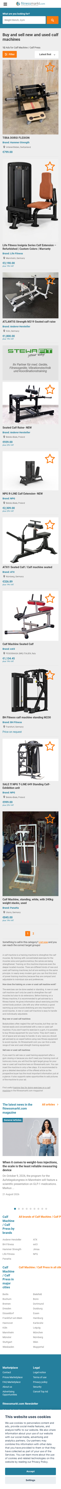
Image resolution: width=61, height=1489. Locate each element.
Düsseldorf (8, 1313)
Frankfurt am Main (12, 1318)
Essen (36, 1313)
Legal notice (39, 1372)
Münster (7, 1337)
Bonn (36, 1299)
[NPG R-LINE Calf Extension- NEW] (30, 470)
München (38, 1332)
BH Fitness (16, 722)
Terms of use (39, 1377)
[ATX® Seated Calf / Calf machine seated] (30, 540)
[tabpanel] (30, 1158)
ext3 (12, 649)
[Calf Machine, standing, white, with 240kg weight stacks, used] (30, 853)
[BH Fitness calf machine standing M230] (30, 690)
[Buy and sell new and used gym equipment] (30, 4)
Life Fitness (16, 253)
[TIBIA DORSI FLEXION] (30, 96)
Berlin (5, 1294)
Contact (7, 1372)
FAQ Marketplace (12, 1382)
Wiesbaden (8, 1347)
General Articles (12, 1120)
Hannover (8, 1323)
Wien (35, 1342)
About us (7, 1386)
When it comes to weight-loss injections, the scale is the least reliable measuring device (30, 1166)
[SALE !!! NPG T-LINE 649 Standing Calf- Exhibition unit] (30, 759)
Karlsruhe (38, 1323)
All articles (49, 1104)
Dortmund (38, 1303)
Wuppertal (38, 1347)
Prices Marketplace (13, 1377)
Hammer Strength (19, 142)
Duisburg (38, 1308)
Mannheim (8, 1332)
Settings (30, 1480)
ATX (12, 572)
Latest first (45, 54)
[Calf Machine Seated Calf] (30, 615)
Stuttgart (7, 1342)
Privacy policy (40, 1382)
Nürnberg (38, 1337)
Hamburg (38, 1318)
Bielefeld (37, 1294)
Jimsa (36, 1249)
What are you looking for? (16, 13)
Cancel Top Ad (40, 1391)
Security (37, 1386)
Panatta (14, 907)
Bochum (7, 1299)
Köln (5, 1327)
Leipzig (36, 1327)
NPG (12, 498)
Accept (30, 1471)
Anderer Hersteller (20, 326)
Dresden (7, 1308)
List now (43, 942)
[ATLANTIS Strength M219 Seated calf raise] (30, 295)
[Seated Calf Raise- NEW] (30, 403)
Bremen (7, 1303)
